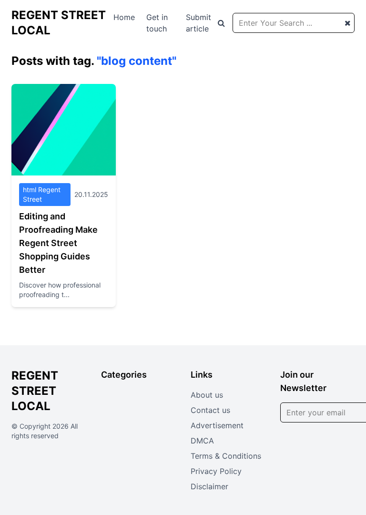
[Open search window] (221, 23)
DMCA (202, 440)
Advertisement (217, 425)
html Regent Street (42, 194)
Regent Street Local (34, 391)
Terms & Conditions (226, 456)
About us (207, 395)
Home (124, 17)
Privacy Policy (216, 471)
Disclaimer (209, 486)
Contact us (210, 410)
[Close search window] (348, 23)
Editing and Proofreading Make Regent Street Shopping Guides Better (58, 243)
